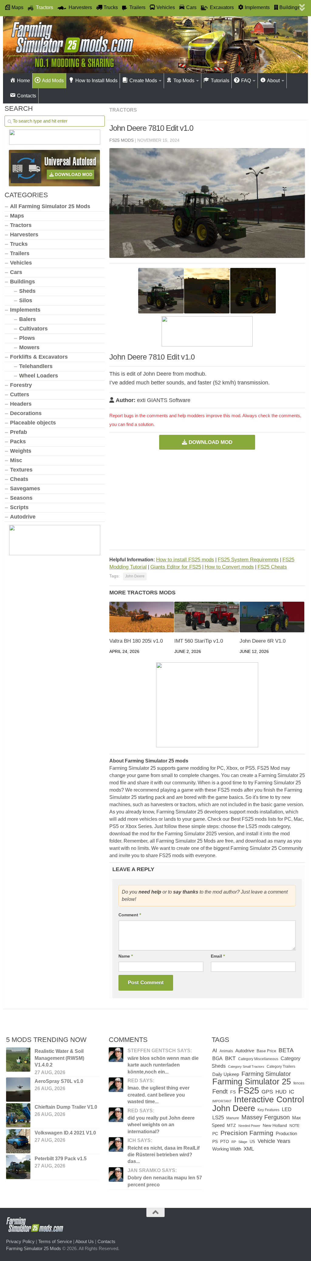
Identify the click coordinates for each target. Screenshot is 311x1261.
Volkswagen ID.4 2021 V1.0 (65, 1132)
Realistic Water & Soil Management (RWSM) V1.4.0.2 (59, 1058)
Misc (16, 460)
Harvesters (24, 235)
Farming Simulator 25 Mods (33, 1248)
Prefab (18, 432)
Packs (18, 441)
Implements (25, 310)
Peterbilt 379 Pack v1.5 (61, 1158)
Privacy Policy (20, 1241)
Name (125, 956)
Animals (226, 1051)
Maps (17, 216)
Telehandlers (36, 366)
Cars (16, 272)
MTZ (231, 1125)
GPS (267, 1092)
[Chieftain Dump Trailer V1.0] (18, 1115)
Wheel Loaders (38, 376)
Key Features (268, 1110)
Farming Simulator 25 (251, 1081)
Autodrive (23, 517)
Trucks (19, 244)
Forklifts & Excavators (39, 357)
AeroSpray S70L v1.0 (59, 1081)
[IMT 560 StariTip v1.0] (206, 617)
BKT (230, 1058)
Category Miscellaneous (258, 1059)
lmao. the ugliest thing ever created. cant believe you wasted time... (159, 1094)
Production (286, 1133)
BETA (286, 1050)
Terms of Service (55, 1241)
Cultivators (33, 329)
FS (233, 1092)
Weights (20, 451)
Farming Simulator (266, 1073)
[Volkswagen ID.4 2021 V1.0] (18, 1141)
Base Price (266, 1051)
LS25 (218, 1117)
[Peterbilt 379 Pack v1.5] (18, 1167)
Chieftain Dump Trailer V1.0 (66, 1107)
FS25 (248, 1090)
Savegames (25, 488)
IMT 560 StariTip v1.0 (198, 641)
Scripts (19, 507)
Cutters (19, 394)
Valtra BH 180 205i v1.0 (136, 641)
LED (287, 1109)
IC (291, 1092)
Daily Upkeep (225, 1074)
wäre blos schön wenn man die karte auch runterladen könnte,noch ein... (163, 1065)
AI (214, 1050)
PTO (224, 1141)
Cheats (19, 479)
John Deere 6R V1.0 (262, 641)
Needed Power (249, 1125)
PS (215, 1141)
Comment (129, 914)
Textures (21, 470)
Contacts (106, 1241)
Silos (25, 300)
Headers (21, 404)
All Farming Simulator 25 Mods (50, 206)
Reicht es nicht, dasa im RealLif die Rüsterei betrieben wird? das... (164, 1154)
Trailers (19, 253)
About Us (84, 1241)
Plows (27, 338)
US (252, 1141)
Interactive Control (269, 1099)
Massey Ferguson (265, 1117)
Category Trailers (281, 1066)
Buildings (22, 282)
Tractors (123, 110)
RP (233, 1142)
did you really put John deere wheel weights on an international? (161, 1124)
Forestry (21, 385)
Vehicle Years (274, 1141)
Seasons (21, 498)
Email (218, 956)
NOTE (294, 1126)
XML (249, 1149)
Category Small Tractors (246, 1066)
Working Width (226, 1148)
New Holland (275, 1125)
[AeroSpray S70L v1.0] (18, 1089)
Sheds (27, 291)
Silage (242, 1142)
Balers (27, 319)
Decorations (26, 413)
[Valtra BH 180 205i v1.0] (141, 617)
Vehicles (21, 263)
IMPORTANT (222, 1101)
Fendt (220, 1091)
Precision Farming (246, 1132)
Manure (232, 1118)
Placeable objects (33, 423)
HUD (280, 1092)
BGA (217, 1058)
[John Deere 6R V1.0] (272, 617)
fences (298, 1083)
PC (215, 1133)
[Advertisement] (207, 499)
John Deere (135, 576)
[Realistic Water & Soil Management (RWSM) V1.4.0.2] (18, 1059)
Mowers (29, 347)
